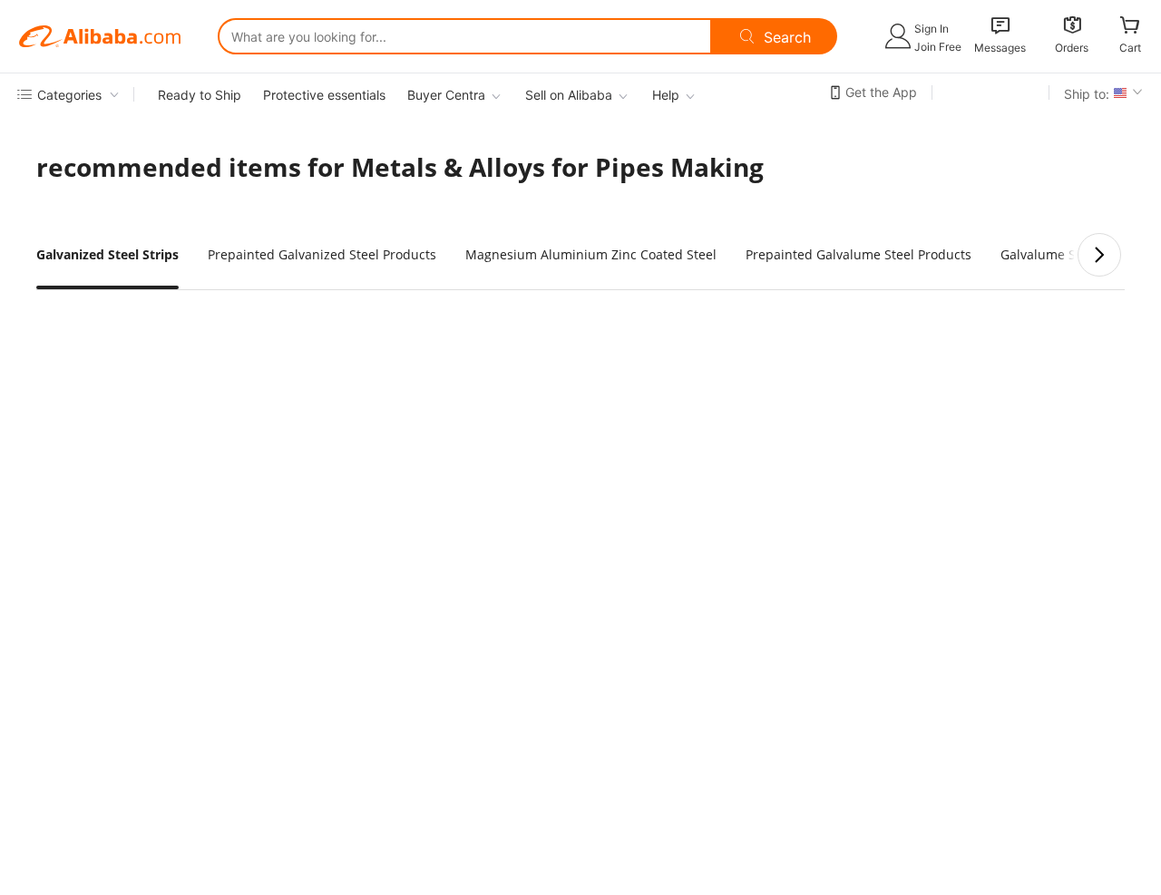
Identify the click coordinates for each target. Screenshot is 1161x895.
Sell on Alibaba (568, 94)
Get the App (881, 92)
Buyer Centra (446, 94)
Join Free (937, 47)
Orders (1071, 47)
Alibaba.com (99, 36)
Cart (1130, 47)
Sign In (931, 28)
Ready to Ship (199, 94)
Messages (1000, 47)
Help (665, 94)
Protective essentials (324, 94)
